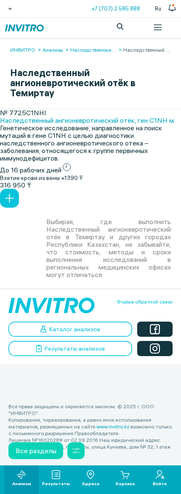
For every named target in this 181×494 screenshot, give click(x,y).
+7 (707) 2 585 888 (115, 8)
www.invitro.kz (112, 426)
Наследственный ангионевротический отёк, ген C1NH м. (87, 120)
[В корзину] (9, 198)
